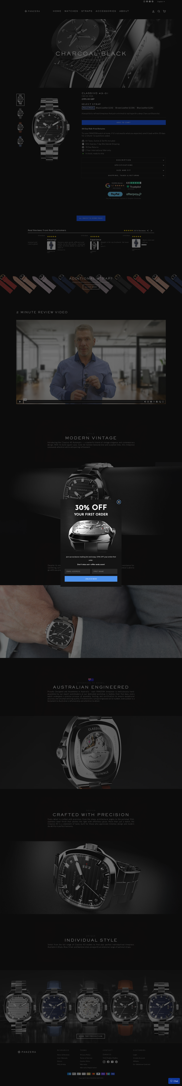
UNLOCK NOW (91, 579)
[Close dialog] (119, 502)
